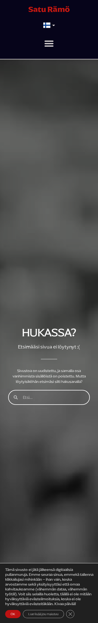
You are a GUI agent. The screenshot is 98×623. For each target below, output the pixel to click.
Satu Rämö (49, 9)
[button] (49, 43)
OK (13, 614)
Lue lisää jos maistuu (43, 614)
